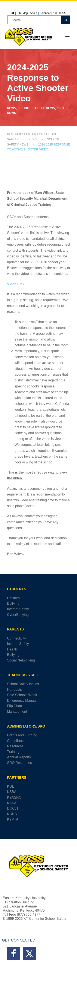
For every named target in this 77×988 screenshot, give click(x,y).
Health (12, 649)
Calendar (45, 13)
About (33, 13)
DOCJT (13, 808)
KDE (10, 786)
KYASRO (14, 797)
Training (13, 752)
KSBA (11, 792)
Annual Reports (19, 757)
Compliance (16, 741)
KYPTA (12, 819)
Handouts (14, 689)
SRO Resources (19, 763)
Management (17, 711)
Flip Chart (14, 706)
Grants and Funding (22, 735)
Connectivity (16, 638)
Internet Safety (18, 609)
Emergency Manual (22, 700)
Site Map (22, 13)
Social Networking (21, 660)
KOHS (12, 814)
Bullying (13, 603)
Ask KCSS (59, 13)
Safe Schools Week (22, 695)
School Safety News (36, 108)
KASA (11, 803)
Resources (15, 746)
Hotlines (13, 598)
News (11, 108)
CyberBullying (18, 614)
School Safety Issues (23, 684)
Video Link (15, 284)
